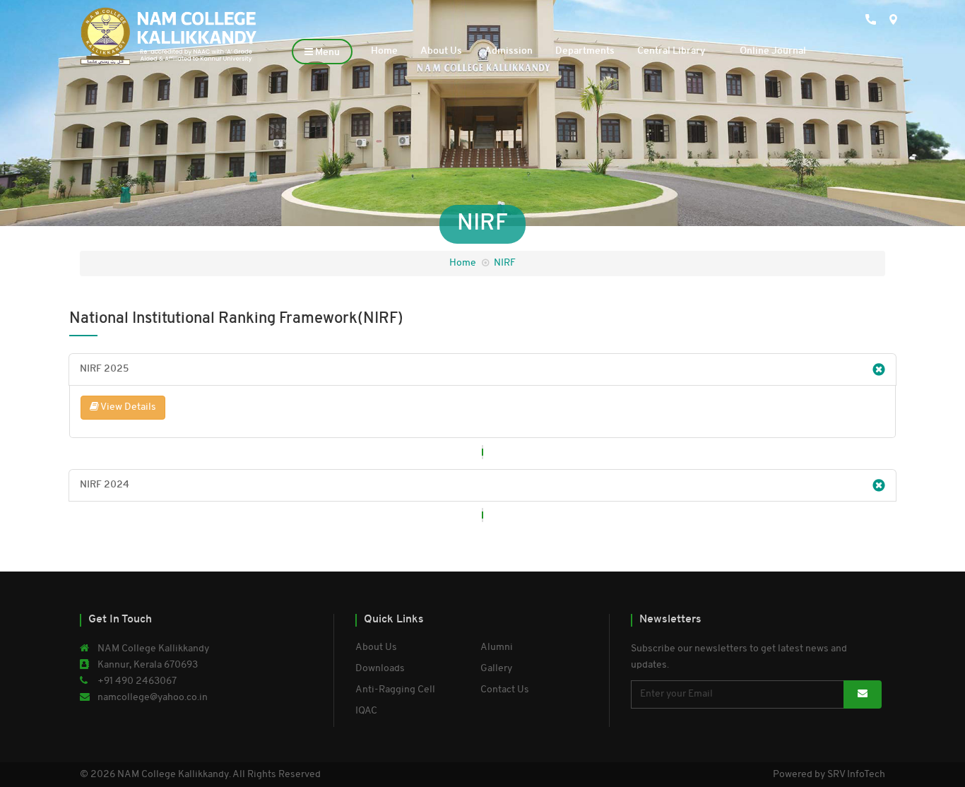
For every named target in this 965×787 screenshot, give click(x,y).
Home (384, 51)
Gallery (496, 668)
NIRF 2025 (104, 369)
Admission (509, 51)
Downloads (380, 668)
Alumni (496, 647)
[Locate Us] (876, 50)
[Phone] (848, 50)
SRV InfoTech (856, 774)
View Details (127, 407)
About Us (441, 51)
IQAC (366, 711)
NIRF (505, 263)
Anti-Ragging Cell (395, 690)
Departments (585, 51)
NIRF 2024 (104, 485)
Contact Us (504, 690)
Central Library (671, 51)
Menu (326, 52)
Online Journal (773, 51)
